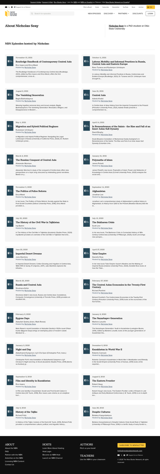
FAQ (7, 451)
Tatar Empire (99, 253)
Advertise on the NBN (14, 458)
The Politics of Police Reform (31, 191)
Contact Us (9, 464)
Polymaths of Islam (102, 159)
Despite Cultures (101, 411)
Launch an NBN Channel (53, 458)
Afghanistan (98, 191)
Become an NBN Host (51, 454)
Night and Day (23, 349)
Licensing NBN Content (14, 461)
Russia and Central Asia (28, 284)
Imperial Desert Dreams (29, 253)
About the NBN (11, 448)
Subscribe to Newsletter (131, 445)
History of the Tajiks (26, 411)
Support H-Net (47, 2)
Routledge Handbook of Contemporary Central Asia (44, 61)
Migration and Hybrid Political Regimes (37, 126)
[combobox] (52, 13)
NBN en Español (87, 2)
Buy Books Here (60, 2)
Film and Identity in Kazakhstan (33, 380)
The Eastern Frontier (103, 380)
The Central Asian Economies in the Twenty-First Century (118, 286)
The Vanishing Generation (30, 95)
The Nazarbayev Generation (107, 318)
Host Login (47, 451)
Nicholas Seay (116, 25)
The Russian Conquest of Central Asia (36, 159)
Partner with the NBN (13, 454)
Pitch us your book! (88, 448)
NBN (75, 2)
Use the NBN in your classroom (92, 459)
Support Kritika (35, 2)
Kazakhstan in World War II (107, 349)
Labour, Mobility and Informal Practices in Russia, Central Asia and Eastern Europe (119, 63)
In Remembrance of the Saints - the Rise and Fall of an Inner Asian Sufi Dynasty (121, 127)
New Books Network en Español (117, 2)
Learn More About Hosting (53, 448)
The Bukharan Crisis (103, 222)
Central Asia (99, 95)
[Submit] (32, 13)
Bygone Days (22, 318)
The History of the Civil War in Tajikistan (38, 222)
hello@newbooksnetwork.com (129, 450)
